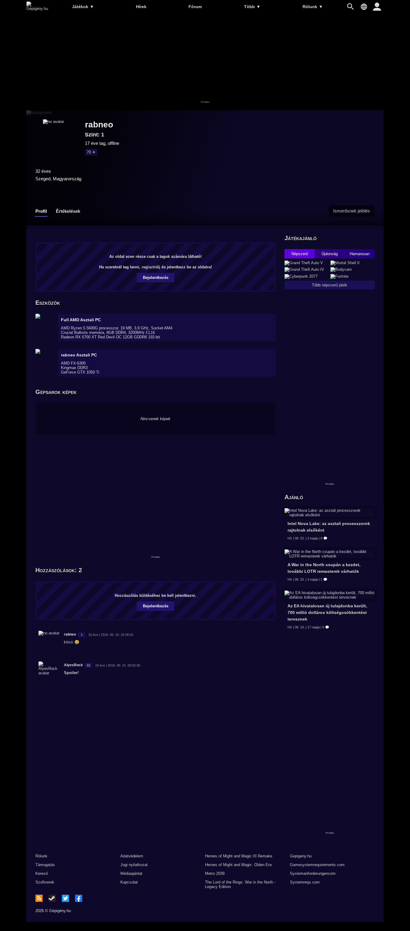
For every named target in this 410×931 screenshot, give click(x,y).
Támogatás (45, 864)
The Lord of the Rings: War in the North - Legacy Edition (240, 884)
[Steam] (52, 898)
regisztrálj (151, 267)
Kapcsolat (129, 882)
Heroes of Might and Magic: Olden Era (238, 864)
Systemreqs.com (305, 882)
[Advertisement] (205, 62)
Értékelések (68, 211)
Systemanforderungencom (313, 873)
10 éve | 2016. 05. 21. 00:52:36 (117, 665)
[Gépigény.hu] (37, 8)
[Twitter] (65, 898)
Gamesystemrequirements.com (317, 864)
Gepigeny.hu (301, 856)
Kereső (41, 873)
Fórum (195, 6)
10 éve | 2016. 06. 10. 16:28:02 (110, 634)
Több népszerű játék (329, 285)
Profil (41, 211)
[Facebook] (78, 898)
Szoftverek (44, 882)
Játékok (83, 6)
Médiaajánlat (131, 873)
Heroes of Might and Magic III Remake (238, 856)
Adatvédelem (131, 856)
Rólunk (313, 6)
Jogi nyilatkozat (134, 864)
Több (252, 6)
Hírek (141, 6)
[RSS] (39, 898)
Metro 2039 (215, 873)
